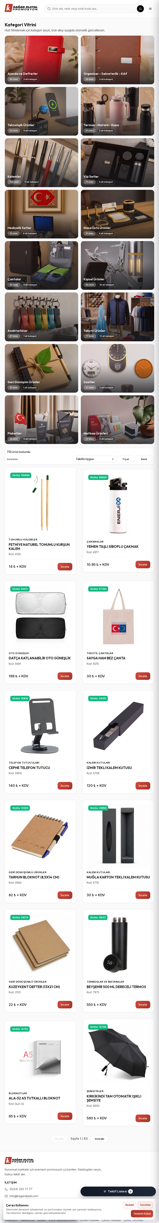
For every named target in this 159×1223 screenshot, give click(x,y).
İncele (65, 566)
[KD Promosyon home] (21, 8)
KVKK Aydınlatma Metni (63, 1220)
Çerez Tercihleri (133, 1220)
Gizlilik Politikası (89, 1220)
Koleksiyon (11, 1220)
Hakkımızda (28, 1220)
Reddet (129, 1204)
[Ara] (140, 8)
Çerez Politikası (111, 1220)
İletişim (41, 1220)
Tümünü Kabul (142, 1213)
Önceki (59, 1138)
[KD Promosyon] (19, 1160)
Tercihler (145, 1204)
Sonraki (99, 1138)
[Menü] (150, 9)
